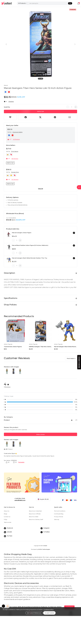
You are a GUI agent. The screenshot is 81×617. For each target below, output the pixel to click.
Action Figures (8, 344)
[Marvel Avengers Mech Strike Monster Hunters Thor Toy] (8, 259)
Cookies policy (48, 609)
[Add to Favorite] (10, 117)
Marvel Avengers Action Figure (21, 232)
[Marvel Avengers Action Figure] (8, 234)
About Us (6, 511)
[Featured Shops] (59, 485)
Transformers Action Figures (13, 346)
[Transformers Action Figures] (15, 330)
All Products (21, 3)
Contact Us (7, 516)
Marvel (6, 85)
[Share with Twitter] (40, 117)
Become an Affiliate (34, 514)
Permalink (21, 462)
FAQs (5, 519)
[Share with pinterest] (55, 117)
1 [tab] (39, 79)
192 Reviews (14, 158)
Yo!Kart (45, 545)
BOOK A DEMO (79, 362)
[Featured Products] (21, 485)
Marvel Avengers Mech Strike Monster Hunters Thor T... (65, 346)
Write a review (40, 434)
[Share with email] (70, 117)
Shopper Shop (15, 172)
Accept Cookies (49, 613)
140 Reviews (16, 139)
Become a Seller (33, 516)
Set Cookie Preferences (34, 613)
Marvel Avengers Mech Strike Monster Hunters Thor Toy (29, 258)
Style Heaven (14, 151)
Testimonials (7, 522)
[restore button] (79, 187)
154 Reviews (14, 179)
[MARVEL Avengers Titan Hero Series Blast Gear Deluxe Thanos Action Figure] (40, 330)
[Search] (70, 3)
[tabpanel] (40, 44)
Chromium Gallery (18, 132)
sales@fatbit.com (19, 500)
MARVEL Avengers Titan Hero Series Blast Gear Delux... (40, 346)
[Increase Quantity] (75, 107)
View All (40, 188)
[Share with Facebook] (26, 117)
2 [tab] (41, 79)
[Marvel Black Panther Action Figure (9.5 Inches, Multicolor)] (8, 247)
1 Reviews (11, 101)
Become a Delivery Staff (36, 519)
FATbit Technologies (44, 549)
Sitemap (56, 519)
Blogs (5, 514)
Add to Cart (40, 111)
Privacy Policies (58, 516)
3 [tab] (42, 79)
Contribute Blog (58, 514)
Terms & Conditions (59, 511)
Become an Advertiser (35, 511)
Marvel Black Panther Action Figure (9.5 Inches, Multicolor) (30, 245)
